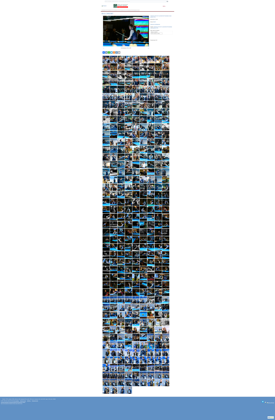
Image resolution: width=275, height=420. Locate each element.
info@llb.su (29, 400)
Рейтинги (119, 10)
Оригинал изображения (155, 24)
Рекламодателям (35, 400)
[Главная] (104, 5)
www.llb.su (17, 400)
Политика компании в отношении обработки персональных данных (13, 402)
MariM (154, 21)
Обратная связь (23, 400)
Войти (164, 6)
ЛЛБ (137, 10)
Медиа (107, 10)
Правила (132, 10)
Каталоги (125, 10)
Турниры (113, 10)
